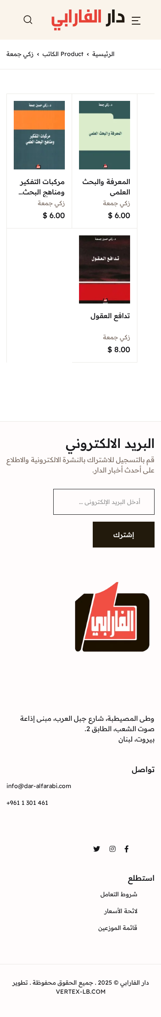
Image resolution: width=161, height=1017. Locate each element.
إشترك (123, 534)
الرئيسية (103, 54)
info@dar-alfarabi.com (38, 786)
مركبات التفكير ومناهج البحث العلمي (42, 192)
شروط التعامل (118, 894)
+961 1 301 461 (27, 803)
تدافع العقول (110, 315)
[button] (136, 20)
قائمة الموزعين (117, 928)
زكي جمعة (116, 203)
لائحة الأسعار (120, 911)
